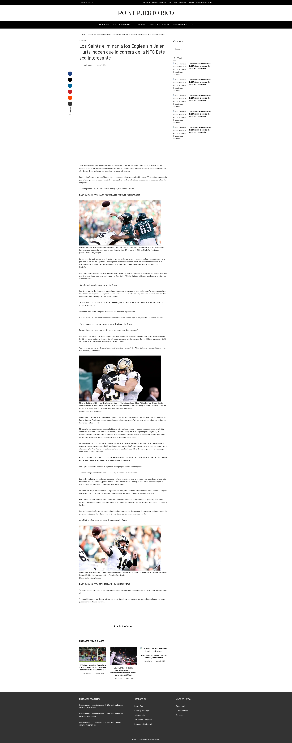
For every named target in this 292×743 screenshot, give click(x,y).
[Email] (70, 104)
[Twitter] (70, 80)
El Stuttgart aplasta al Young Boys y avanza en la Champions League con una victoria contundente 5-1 (92, 667)
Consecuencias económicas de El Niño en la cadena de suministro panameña (200, 66)
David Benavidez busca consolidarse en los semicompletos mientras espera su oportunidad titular (123, 671)
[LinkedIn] (70, 86)
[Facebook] (70, 74)
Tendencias (83, 41)
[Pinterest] (70, 92)
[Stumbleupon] (70, 98)
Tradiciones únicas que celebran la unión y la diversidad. (154, 656)
